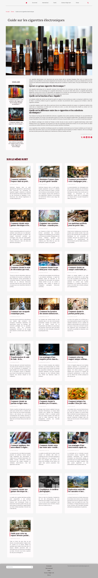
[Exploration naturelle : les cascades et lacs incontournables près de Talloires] (77, 481)
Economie (34, 2)
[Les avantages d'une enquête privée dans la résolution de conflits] (49, 349)
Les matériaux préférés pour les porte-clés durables (77, 225)
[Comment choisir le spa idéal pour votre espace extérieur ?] (49, 259)
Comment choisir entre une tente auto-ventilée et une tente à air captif (49, 447)
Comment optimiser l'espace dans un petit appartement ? (19, 181)
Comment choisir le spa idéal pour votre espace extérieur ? (49, 269)
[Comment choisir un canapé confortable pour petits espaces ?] (77, 259)
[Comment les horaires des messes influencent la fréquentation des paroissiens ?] (49, 303)
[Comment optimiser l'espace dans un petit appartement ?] (20, 171)
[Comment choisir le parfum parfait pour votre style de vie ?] (77, 303)
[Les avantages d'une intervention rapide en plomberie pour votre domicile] (77, 437)
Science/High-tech (66, 2)
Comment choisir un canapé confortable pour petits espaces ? (78, 269)
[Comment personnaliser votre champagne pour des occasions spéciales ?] (77, 171)
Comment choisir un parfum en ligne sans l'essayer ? (19, 403)
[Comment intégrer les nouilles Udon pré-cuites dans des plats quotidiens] (77, 393)
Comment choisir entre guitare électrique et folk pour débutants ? (20, 225)
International (45, 2)
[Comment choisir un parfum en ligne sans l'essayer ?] (20, 393)
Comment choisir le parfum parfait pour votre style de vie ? (76, 313)
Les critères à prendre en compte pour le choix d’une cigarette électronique (16, 144)
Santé (54, 2)
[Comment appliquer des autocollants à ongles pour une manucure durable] (20, 437)
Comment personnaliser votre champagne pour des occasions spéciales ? (78, 181)
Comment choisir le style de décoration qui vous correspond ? (20, 269)
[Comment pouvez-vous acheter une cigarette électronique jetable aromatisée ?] (16, 91)
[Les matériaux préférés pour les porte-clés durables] (77, 215)
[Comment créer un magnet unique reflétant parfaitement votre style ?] (77, 349)
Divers (77, 2)
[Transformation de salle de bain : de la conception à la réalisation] (20, 349)
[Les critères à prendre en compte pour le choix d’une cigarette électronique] (16, 134)
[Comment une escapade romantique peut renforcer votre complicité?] (20, 303)
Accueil (7, 11)
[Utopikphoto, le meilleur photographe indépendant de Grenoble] (49, 481)
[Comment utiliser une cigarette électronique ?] (16, 114)
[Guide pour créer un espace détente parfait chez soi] (20, 525)
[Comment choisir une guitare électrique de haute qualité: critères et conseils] (20, 481)
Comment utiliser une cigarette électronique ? (16, 123)
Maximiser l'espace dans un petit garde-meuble (49, 180)
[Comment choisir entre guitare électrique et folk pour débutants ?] (20, 215)
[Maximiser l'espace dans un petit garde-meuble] (49, 171)
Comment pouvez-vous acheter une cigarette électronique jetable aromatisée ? (16, 102)
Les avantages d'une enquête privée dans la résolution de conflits (48, 359)
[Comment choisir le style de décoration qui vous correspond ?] (20, 259)
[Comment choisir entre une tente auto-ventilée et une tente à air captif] (49, 437)
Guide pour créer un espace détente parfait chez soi (19, 535)
